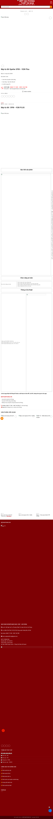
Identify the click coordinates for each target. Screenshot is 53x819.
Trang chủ (23, 11)
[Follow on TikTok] (4, 746)
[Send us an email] (7, 746)
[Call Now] (3, 730)
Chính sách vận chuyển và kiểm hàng (10, 779)
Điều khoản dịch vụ (6, 776)
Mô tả (2, 104)
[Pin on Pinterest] (11, 96)
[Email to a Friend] (9, 96)
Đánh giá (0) (11, 104)
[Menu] (2, 2)
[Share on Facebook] (4, 96)
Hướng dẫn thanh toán (7, 782)
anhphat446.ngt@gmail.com (11, 636)
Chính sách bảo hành (6, 785)
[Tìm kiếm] (51, 7)
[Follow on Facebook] (2, 746)
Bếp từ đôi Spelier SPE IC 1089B (25, 515)
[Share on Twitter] (7, 96)
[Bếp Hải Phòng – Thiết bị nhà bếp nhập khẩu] (26, 2)
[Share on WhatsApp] (2, 96)
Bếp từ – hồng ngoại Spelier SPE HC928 (43, 515)
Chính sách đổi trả (6, 773)
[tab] (2, 104)
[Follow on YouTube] (9, 746)
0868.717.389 (14, 87)
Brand (6, 104)
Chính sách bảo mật (6, 770)
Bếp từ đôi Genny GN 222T (6, 515)
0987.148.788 (23, 87)
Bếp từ (31, 11)
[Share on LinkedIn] (14, 96)
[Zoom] (2, 66)
